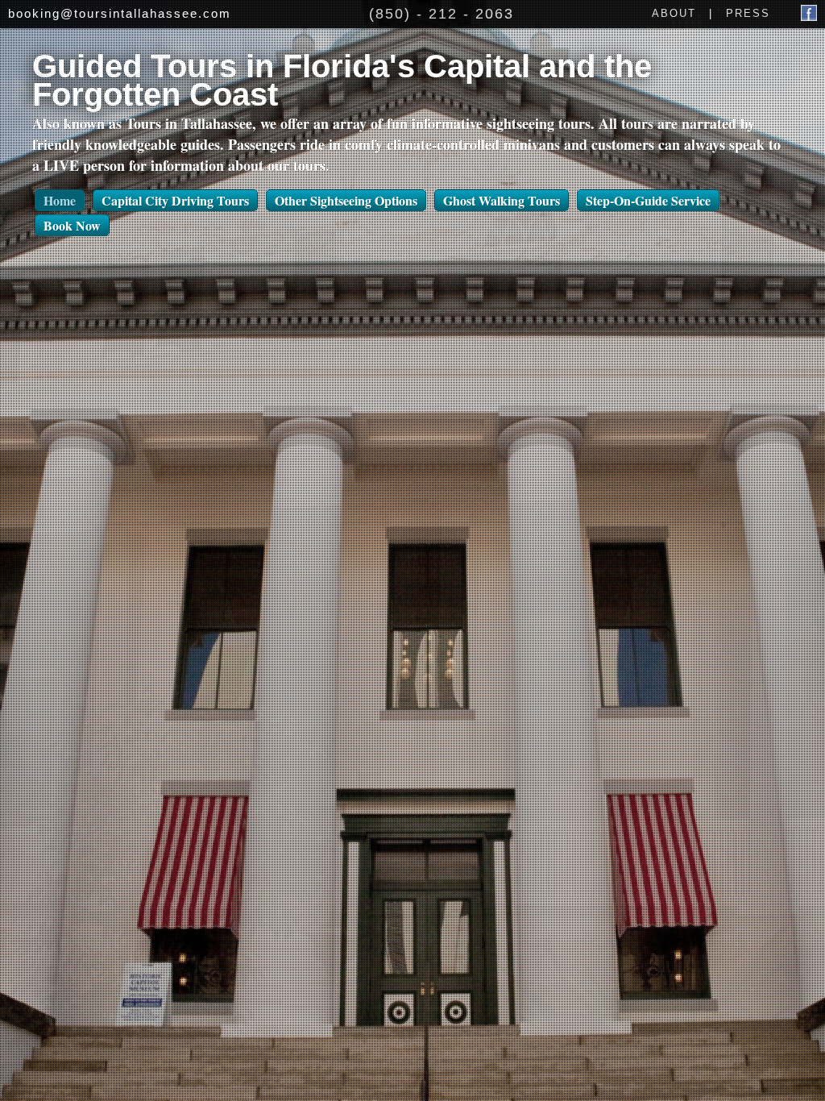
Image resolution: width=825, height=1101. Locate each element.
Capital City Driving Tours (175, 200)
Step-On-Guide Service (648, 200)
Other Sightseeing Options (346, 200)
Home (60, 200)
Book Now (72, 225)
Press (748, 13)
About (674, 13)
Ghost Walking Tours (501, 200)
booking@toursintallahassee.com (119, 13)
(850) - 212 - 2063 (441, 14)
